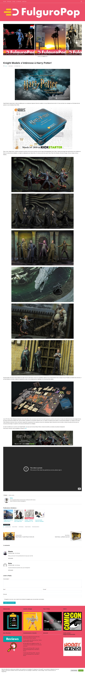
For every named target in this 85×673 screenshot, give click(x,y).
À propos (5, 495)
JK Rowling (21, 526)
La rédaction (18, 1)
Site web (5, 594)
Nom (4, 589)
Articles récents (11, 495)
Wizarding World (35, 526)
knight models (28, 526)
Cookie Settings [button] (74, 670)
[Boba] (6, 500)
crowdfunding (8, 526)
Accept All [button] (81, 670)
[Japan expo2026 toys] (66, 39)
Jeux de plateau (6, 524)
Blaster (24, 636)
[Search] (81, 1)
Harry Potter (14, 526)
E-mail (44, 589)
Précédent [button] (5, 39)
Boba (11, 498)
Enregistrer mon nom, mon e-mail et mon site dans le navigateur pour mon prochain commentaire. (24, 599)
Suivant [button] (80, 39)
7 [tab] (46, 56)
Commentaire (6, 578)
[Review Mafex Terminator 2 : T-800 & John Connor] (34, 39)
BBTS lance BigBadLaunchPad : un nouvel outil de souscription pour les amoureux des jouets (32, 645)
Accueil (4, 1)
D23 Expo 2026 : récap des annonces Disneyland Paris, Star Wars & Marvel (31, 649)
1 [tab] (38, 56)
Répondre (10, 558)
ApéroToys (24, 1)
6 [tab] (45, 56)
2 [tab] (39, 56)
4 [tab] (42, 56)
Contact (13, 1)
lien (26, 428)
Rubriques (9, 1)
